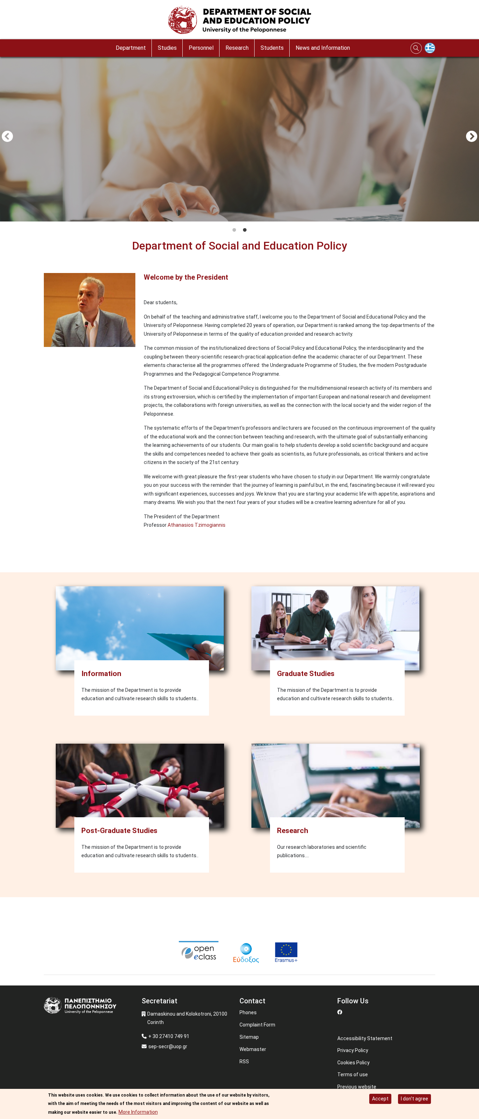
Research (237, 48)
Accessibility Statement (364, 1038)
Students (272, 48)
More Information (138, 1112)
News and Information (323, 48)
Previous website (356, 1087)
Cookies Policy (353, 1062)
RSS (244, 1061)
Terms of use (352, 1074)
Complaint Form (257, 1025)
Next (471, 137)
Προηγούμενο (7, 137)
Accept (380, 1098)
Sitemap (249, 1037)
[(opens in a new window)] (199, 952)
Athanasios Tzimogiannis (196, 525)
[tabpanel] (239, 137)
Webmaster (253, 1049)
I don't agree (414, 1098)
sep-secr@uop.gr (167, 1046)
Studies (167, 48)
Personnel (201, 48)
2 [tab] (244, 230)
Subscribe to (46, 552)
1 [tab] (234, 230)
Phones (248, 1012)
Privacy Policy (352, 1050)
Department (131, 48)
